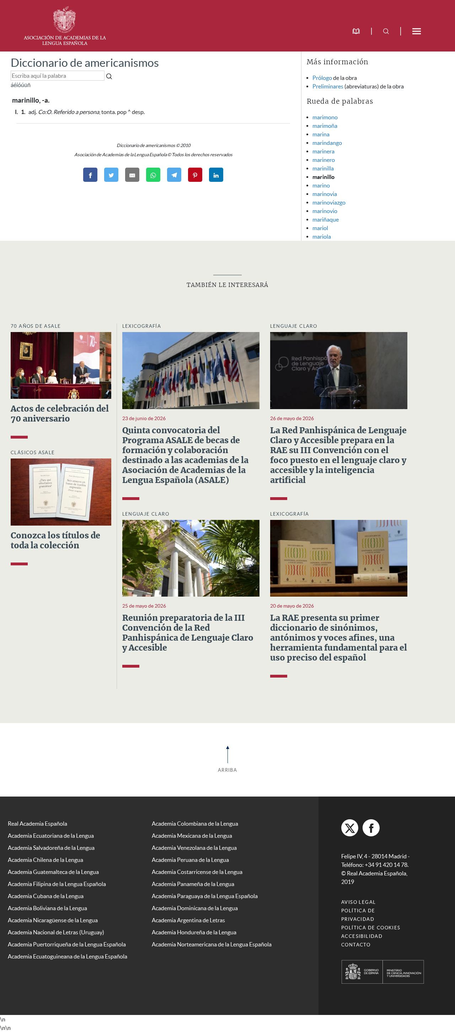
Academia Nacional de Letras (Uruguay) (56, 932)
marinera (323, 151)
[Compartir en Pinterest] (195, 175)
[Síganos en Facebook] (371, 827)
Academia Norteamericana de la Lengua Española (212, 944)
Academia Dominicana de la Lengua (195, 908)
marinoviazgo (329, 202)
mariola (321, 236)
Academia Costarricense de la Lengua (197, 872)
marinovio (324, 211)
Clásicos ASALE (33, 452)
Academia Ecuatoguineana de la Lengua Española (67, 956)
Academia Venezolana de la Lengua (194, 847)
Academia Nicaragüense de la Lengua (53, 920)
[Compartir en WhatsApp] (153, 175)
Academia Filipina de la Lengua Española (57, 884)
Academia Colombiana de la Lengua (195, 823)
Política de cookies (371, 927)
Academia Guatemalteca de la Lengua (53, 872)
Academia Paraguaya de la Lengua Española (205, 896)
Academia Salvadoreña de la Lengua (51, 847)
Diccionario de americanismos (85, 62)
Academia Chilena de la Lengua (45, 860)
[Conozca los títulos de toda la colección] (61, 491)
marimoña (324, 126)
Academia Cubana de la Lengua (46, 896)
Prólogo (322, 78)
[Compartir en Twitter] (111, 175)
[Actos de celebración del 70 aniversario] (61, 365)
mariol (320, 228)
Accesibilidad (361, 936)
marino (321, 185)
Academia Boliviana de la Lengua (47, 908)
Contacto (355, 944)
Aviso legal (358, 902)
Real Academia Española (37, 823)
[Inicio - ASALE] (65, 25)
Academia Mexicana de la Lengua (192, 835)
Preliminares (327, 86)
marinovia (324, 194)
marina (321, 134)
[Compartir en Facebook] (90, 175)
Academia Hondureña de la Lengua (194, 932)
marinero (323, 160)
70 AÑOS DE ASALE (36, 326)
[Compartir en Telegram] (174, 175)
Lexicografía (141, 326)
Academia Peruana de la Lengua (190, 860)
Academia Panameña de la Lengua (193, 884)
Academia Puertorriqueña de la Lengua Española (67, 944)
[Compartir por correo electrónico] (132, 175)
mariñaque (325, 219)
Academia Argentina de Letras (188, 920)
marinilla (323, 168)
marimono (325, 117)
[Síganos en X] (349, 827)
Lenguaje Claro (293, 326)
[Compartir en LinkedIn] (216, 175)
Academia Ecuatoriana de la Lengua (51, 835)
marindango (327, 143)
